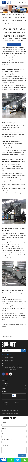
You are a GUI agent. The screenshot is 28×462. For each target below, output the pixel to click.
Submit (22, 455)
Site (22, 41)
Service (17, 402)
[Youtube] (7, 374)
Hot (16, 405)
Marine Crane (7, 336)
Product (5, 405)
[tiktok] (10, 374)
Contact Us (5, 402)
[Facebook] (3, 374)
